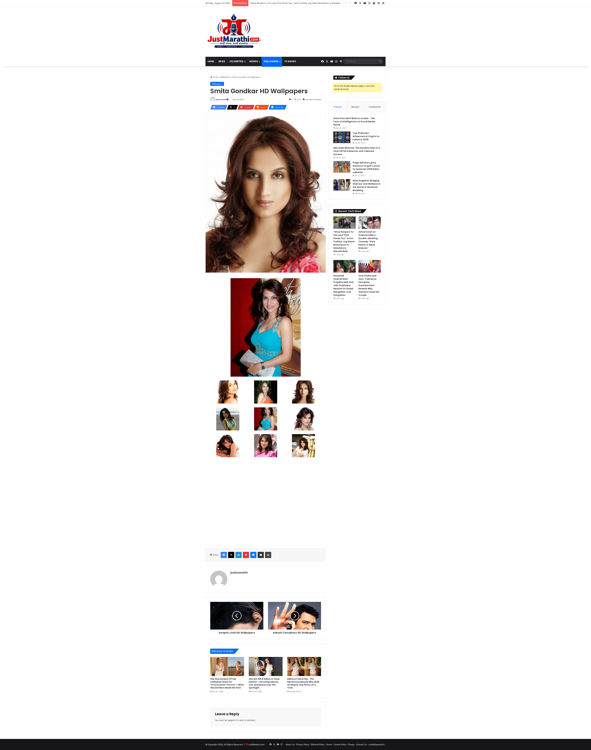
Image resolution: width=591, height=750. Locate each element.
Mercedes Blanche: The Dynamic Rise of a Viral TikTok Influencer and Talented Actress (356, 151)
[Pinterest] (246, 555)
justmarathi (221, 99)
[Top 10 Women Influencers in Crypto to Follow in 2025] (341, 137)
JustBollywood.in (376, 744)
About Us (290, 744)
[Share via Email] (261, 555)
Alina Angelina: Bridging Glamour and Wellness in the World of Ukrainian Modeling (366, 185)
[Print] (268, 555)
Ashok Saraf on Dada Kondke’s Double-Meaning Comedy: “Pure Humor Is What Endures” (292, 3)
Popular (338, 106)
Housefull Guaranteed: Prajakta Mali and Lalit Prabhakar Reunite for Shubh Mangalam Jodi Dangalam (343, 285)
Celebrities (236, 61)
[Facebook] (224, 555)
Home (211, 61)
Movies (253, 61)
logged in (232, 720)
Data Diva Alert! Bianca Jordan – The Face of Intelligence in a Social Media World (354, 121)
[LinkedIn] (238, 555)
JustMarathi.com (256, 744)
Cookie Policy (340, 744)
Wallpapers (271, 61)
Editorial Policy (318, 744)
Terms (329, 744)
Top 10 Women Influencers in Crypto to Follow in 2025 (366, 136)
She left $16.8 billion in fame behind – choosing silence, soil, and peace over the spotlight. (264, 683)
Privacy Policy (302, 744)
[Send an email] (227, 99)
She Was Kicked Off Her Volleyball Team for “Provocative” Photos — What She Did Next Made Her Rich (227, 683)
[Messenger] (253, 555)
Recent (355, 106)
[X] (231, 555)
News (222, 61)
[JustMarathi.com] (233, 32)
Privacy (351, 744)
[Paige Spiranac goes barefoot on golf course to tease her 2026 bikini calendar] (341, 167)
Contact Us (361, 744)
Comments (375, 106)
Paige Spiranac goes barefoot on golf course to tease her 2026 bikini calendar (366, 167)
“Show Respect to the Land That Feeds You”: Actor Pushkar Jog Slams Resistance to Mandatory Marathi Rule (344, 241)
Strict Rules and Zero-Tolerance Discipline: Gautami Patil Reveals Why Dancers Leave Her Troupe (368, 285)
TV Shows (290, 61)
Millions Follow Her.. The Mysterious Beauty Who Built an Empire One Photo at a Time (303, 683)
